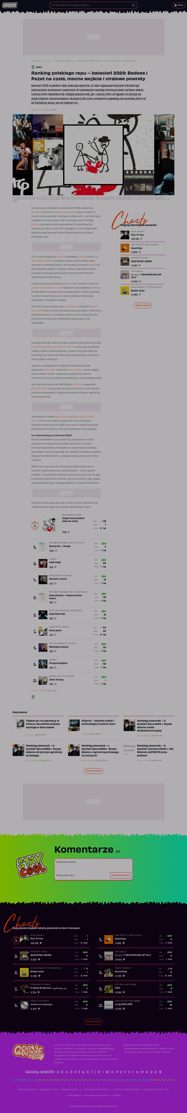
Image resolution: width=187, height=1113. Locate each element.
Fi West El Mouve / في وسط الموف (48, 988)
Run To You (137, 235)
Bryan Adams (137, 232)
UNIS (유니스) (137, 271)
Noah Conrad (151, 245)
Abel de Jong (55, 676)
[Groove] (10, 5)
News (49, 61)
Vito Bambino (46, 347)
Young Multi (70, 307)
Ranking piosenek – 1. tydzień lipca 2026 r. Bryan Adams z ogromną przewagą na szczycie (100, 751)
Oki (50, 611)
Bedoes (35, 212)
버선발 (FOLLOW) (123, 1004)
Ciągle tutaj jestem (65, 212)
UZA (117, 988)
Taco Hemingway (57, 643)
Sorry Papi (121, 972)
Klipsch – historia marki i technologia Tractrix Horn (98, 722)
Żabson (52, 660)
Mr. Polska (69, 676)
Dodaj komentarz (120, 875)
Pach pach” (76, 370)
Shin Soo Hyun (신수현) (125, 985)
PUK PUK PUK (57, 614)
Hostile (47, 985)
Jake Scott (136, 245)
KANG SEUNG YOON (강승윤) (127, 1001)
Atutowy (59, 611)
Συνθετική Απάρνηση (41, 1005)
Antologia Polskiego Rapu (61, 543)
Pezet (60, 257)
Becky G (127, 968)
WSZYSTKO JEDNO (141, 262)
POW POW (55, 563)
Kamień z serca (58, 579)
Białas (97, 288)
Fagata (52, 559)
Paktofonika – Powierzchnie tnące (65, 597)
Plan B (82, 257)
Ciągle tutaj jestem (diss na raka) (73, 519)
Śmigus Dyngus (58, 663)
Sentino (76, 385)
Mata (47, 261)
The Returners (155, 287)
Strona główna (37, 61)
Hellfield (135, 258)
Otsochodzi (76, 611)
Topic (117, 968)
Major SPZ (49, 370)
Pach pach (55, 631)
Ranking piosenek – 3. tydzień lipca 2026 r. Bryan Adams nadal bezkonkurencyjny (154, 726)
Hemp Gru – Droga (59, 546)
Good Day (136, 248)
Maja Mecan (75, 515)
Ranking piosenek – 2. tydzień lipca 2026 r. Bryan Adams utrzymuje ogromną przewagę (44, 751)
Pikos (33, 1001)
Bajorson (60, 417)
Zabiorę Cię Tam (66, 347)
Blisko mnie (138, 291)
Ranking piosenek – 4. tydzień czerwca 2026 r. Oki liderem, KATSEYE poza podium (155, 751)
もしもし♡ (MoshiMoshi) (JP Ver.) (146, 276)
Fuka (34, 347)
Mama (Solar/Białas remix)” (47, 288)
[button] (178, 5)
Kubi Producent (64, 576)
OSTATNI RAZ (39, 389)
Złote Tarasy (56, 680)
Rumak (72, 643)
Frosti (145, 258)
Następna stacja (58, 647)
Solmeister (44, 1001)
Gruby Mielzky (137, 287)
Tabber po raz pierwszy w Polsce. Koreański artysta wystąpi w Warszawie (43, 724)
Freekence (35, 985)
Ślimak (65, 627)
